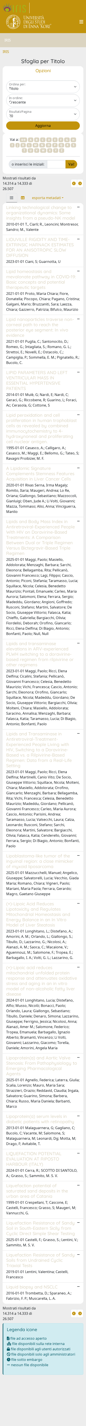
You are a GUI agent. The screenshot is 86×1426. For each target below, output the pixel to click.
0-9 (23, 140)
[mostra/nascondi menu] (81, 22)
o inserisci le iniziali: (28, 164)
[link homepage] (16, 8)
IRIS (6, 51)
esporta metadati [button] (46, 197)
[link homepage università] (29, 21)
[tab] (11, 197)
